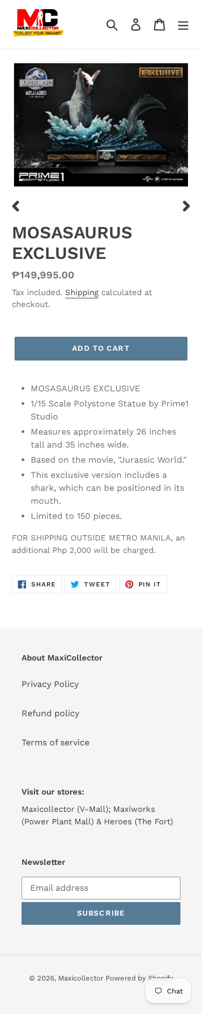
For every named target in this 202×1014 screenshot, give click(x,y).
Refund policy (50, 713)
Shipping (82, 292)
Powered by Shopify (139, 978)
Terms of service (55, 742)
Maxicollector (82, 978)
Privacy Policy (50, 684)
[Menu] (183, 24)
